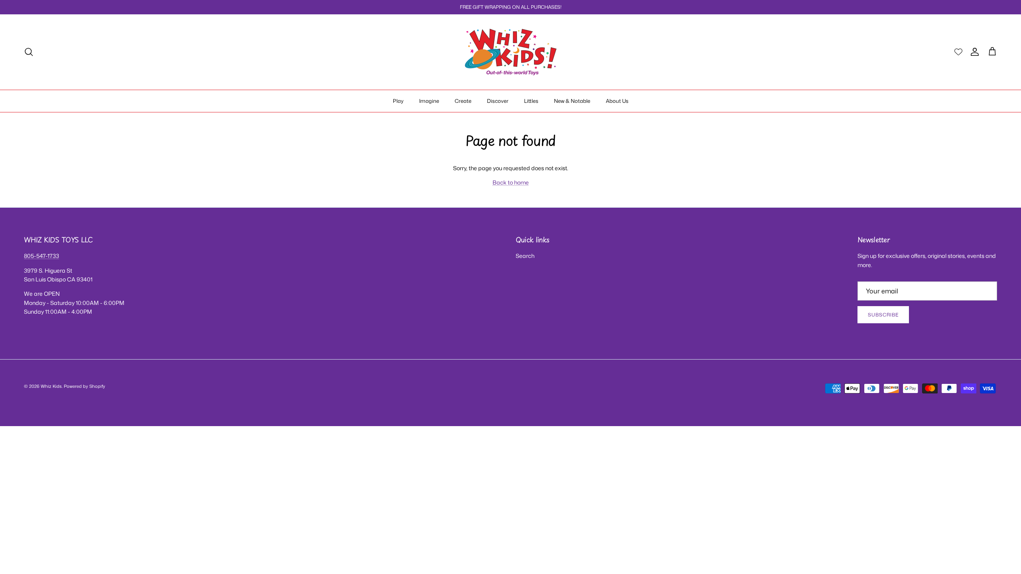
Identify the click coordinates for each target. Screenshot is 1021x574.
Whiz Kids (51, 386)
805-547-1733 (41, 255)
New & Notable (572, 100)
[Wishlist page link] (958, 52)
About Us (617, 100)
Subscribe (883, 314)
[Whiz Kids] (511, 52)
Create (463, 100)
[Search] (29, 52)
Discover (498, 100)
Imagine (429, 100)
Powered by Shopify (84, 386)
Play (398, 100)
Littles (531, 100)
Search (525, 255)
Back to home (511, 182)
